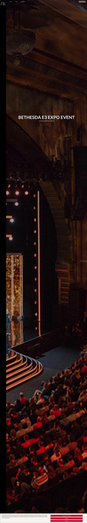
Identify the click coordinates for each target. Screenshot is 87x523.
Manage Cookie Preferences (66, 515)
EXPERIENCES (23, 1)
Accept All (66, 520)
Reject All (66, 518)
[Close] (85, 518)
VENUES (16, 1)
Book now (82, 1)
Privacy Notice (7, 517)
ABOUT (11, 1)
